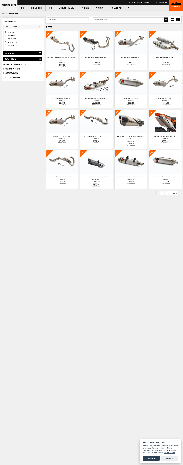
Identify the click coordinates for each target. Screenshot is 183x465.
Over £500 (11, 46)
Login (145, 2)
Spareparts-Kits (116, 7)
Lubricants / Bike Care (66, 7)
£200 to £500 (12, 42)
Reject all (169, 458)
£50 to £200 (12, 39)
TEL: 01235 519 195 (161, 2)
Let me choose (169, 452)
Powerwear (100, 7)
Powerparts (85, 7)
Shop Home (9, 53)
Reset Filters (10, 59)
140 (168, 193)
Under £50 (11, 35)
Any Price (11, 32)
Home (22, 7)
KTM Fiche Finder (36, 7)
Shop (50, 7)
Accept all (151, 458)
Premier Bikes (9, 5)
